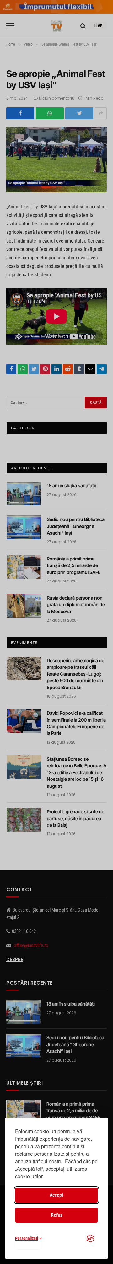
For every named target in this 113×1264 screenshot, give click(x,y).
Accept (56, 1195)
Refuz (56, 1215)
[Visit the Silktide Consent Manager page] (90, 1238)
